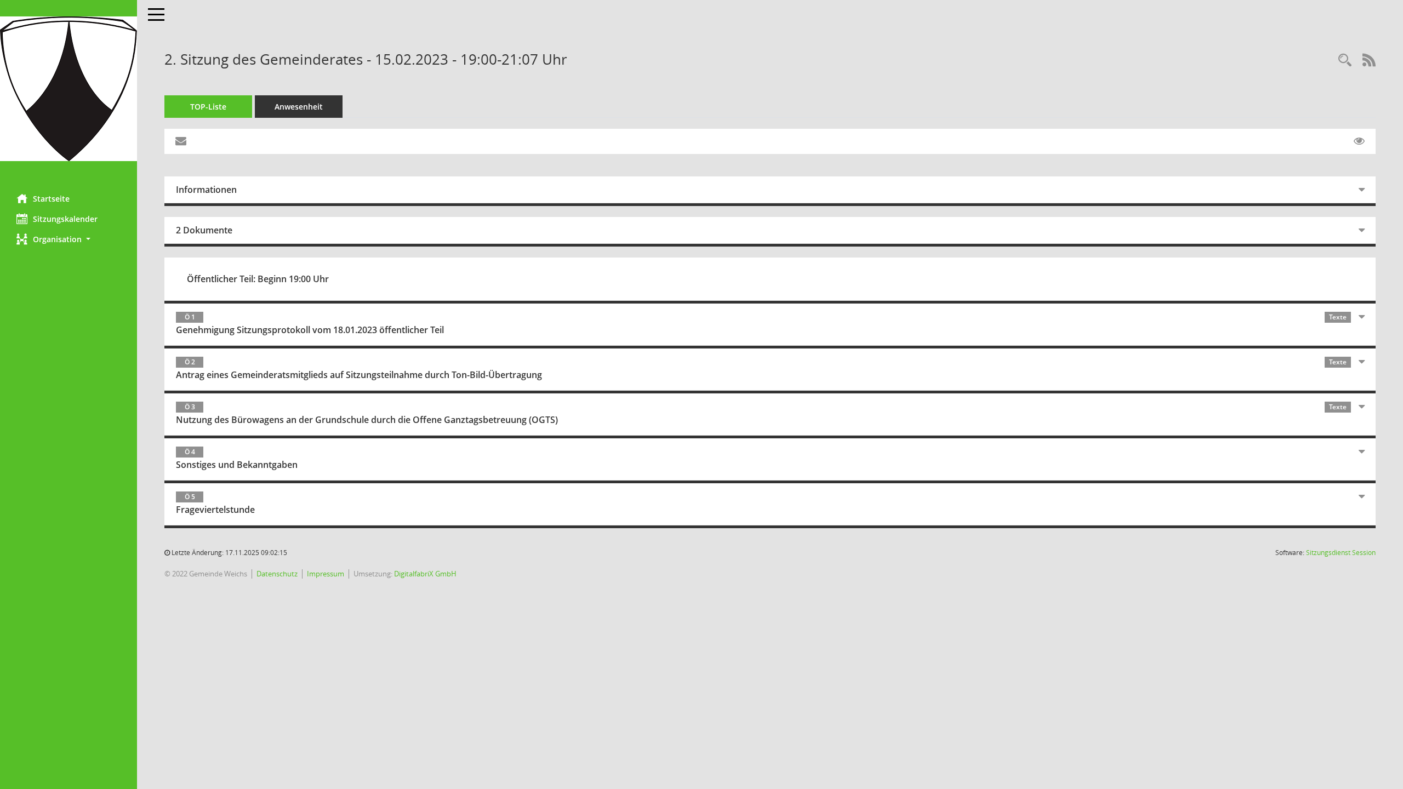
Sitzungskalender (65, 219)
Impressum (325, 574)
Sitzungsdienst (1341, 552)
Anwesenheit (299, 106)
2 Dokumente (204, 230)
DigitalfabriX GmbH (425, 574)
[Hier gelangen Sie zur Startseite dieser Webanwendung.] (68, 88)
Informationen (206, 190)
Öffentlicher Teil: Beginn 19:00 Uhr (258, 279)
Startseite (51, 198)
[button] (68, 239)
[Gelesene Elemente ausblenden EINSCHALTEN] (1359, 141)
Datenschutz (277, 574)
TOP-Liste (208, 106)
